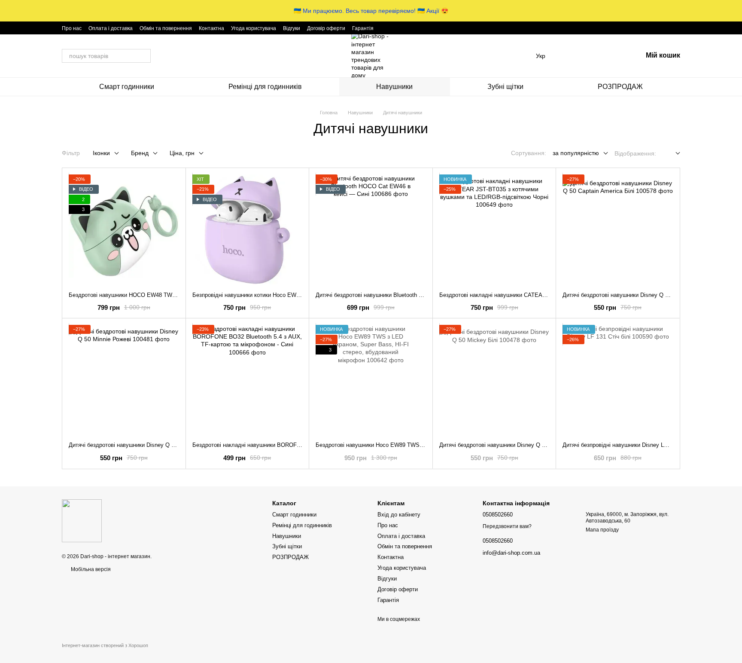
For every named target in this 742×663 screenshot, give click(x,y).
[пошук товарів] (144, 56)
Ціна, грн (182, 153)
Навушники (394, 86)
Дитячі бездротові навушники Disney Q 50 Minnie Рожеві (142, 445)
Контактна (211, 28)
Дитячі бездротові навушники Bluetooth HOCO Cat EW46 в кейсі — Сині (409, 295)
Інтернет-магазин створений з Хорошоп (105, 645)
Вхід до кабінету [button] (398, 514)
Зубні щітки (505, 86)
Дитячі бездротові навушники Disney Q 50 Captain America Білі (644, 295)
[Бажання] (591, 56)
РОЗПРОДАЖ (620, 86)
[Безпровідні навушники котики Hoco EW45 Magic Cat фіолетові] (247, 229)
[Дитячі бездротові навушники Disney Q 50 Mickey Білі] (494, 380)
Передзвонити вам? (507, 526)
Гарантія (363, 28)
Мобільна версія (90, 569)
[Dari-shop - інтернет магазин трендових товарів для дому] (82, 520)
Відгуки (291, 28)
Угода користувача (253, 28)
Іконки (101, 153)
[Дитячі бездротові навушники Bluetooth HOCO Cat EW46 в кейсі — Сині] (371, 229)
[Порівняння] (568, 56)
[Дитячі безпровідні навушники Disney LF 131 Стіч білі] (618, 380)
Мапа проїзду (602, 530)
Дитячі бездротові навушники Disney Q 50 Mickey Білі (509, 445)
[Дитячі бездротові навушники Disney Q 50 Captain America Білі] (618, 229)
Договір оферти (326, 28)
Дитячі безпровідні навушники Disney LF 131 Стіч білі (632, 445)
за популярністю (576, 153)
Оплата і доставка (110, 28)
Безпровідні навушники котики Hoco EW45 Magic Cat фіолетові (274, 295)
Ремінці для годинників (265, 86)
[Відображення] (671, 153)
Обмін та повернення (166, 28)
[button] (735, 10)
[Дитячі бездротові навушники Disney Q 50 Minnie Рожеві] (124, 380)
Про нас (72, 28)
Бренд (140, 153)
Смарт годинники (126, 86)
